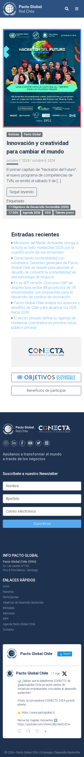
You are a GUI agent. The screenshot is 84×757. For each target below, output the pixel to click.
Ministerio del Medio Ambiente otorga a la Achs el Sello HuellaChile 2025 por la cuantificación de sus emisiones (44, 248)
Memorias (9, 613)
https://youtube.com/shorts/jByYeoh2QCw (44, 724)
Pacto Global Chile (32, 673)
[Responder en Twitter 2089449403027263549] (20, 731)
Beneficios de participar (46, 390)
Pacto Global (32, 134)
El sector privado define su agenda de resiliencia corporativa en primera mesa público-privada (43, 323)
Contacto (8, 629)
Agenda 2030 (31, 212)
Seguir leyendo (22, 192)
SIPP (5, 618)
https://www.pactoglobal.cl (38, 712)
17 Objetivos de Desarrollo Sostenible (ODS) (38, 207)
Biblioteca (9, 608)
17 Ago (55, 673)
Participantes (11, 597)
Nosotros (8, 591)
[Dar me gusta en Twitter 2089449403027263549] (38, 731)
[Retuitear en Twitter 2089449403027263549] (29, 731)
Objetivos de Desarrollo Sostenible (23, 602)
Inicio (6, 586)
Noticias (13, 134)
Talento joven (64, 212)
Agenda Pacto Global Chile (19, 624)
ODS (48, 212)
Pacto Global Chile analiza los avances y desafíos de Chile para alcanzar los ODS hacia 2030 (45, 307)
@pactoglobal (26, 684)
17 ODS (13, 212)
